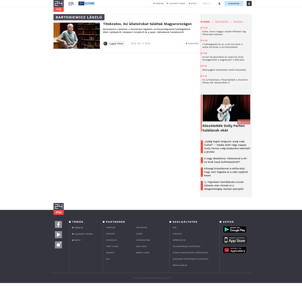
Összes (238, 21)
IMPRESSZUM (179, 240)
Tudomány (193, 43)
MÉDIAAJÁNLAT (180, 265)
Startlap (110, 227)
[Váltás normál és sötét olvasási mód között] (220, 3)
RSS (174, 227)
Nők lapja (141, 246)
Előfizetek (233, 3)
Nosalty (110, 253)
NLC (108, 259)
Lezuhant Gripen (177, 3)
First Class (112, 246)
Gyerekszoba (143, 240)
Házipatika (141, 227)
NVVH (194, 3)
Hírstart (110, 234)
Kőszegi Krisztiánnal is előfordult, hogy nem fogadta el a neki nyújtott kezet (226, 172)
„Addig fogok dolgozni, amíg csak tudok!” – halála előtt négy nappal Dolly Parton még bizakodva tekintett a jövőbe (227, 146)
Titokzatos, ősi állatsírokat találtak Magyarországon (147, 24)
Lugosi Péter (116, 43)
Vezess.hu (111, 240)
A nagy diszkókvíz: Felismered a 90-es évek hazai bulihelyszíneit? (226, 160)
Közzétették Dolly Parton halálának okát (223, 128)
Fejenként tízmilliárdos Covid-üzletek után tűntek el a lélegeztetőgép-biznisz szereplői (224, 185)
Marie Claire (143, 253)
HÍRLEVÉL (177, 234)
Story (139, 234)
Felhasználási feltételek (186, 246)
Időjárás (160, 3)
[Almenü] (71, 3)
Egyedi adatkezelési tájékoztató (190, 253)
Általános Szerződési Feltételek (190, 259)
